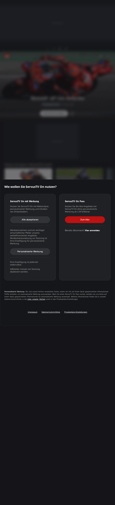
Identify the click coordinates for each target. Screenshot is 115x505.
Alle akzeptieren (30, 219)
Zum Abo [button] (84, 219)
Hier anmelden (92, 230)
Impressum (32, 312)
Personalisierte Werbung (30, 251)
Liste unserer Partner (36, 299)
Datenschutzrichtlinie (51, 312)
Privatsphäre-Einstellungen (75, 312)
